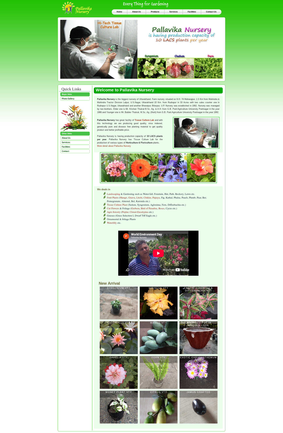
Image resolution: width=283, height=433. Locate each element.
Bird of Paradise (149, 208)
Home (119, 12)
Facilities (192, 12)
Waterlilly (112, 222)
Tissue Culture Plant (117, 204)
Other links (67, 133)
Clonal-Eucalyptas (139, 211)
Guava (131, 197)
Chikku (147, 197)
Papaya (156, 197)
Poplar (125, 211)
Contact (65, 151)
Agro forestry (114, 211)
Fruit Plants (112, 197)
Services (173, 12)
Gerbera (135, 208)
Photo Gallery (68, 99)
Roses (161, 208)
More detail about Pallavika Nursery (114, 146)
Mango (123, 197)
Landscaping (113, 193)
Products (155, 12)
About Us (136, 12)
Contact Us (211, 12)
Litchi (139, 197)
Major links (67, 94)
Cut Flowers (113, 208)
